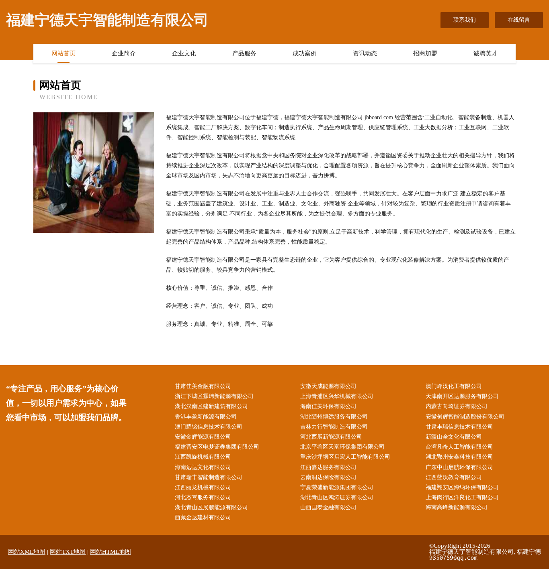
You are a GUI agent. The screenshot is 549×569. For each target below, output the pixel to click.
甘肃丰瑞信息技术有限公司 (459, 427)
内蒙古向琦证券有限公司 (457, 406)
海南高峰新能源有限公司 (457, 507)
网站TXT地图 (68, 552)
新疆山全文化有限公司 (454, 437)
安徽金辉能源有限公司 (203, 437)
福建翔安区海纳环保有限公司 (462, 487)
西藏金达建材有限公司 (203, 517)
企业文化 (184, 53)
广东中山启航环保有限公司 (459, 467)
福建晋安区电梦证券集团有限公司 (217, 447)
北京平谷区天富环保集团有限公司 (342, 447)
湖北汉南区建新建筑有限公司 (211, 406)
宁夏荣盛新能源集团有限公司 (336, 487)
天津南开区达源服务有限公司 (462, 396)
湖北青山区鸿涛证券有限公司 (336, 497)
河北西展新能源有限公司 (331, 437)
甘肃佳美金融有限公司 (203, 386)
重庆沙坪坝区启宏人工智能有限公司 (345, 457)
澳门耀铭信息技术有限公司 (208, 427)
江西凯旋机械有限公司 (203, 457)
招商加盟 (425, 53)
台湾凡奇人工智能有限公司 (459, 447)
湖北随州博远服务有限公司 (334, 417)
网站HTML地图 (110, 552)
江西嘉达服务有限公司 (328, 467)
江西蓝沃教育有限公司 (454, 477)
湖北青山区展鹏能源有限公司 (211, 507)
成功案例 (305, 53)
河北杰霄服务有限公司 (203, 497)
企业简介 (124, 53)
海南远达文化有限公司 (203, 467)
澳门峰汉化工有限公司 (454, 386)
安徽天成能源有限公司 (328, 386)
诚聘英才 (485, 53)
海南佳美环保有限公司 (328, 406)
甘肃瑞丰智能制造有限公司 (208, 477)
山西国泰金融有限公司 (328, 507)
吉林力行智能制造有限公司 (334, 427)
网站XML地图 (26, 552)
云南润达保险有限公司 (328, 477)
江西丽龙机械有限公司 (203, 487)
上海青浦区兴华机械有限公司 (336, 396)
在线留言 (519, 20)
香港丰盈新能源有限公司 (206, 417)
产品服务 (244, 53)
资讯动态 (365, 53)
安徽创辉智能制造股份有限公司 (465, 417)
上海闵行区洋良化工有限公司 (462, 497)
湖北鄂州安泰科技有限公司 (459, 457)
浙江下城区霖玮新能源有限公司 (214, 396)
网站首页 (63, 53)
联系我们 (464, 20)
